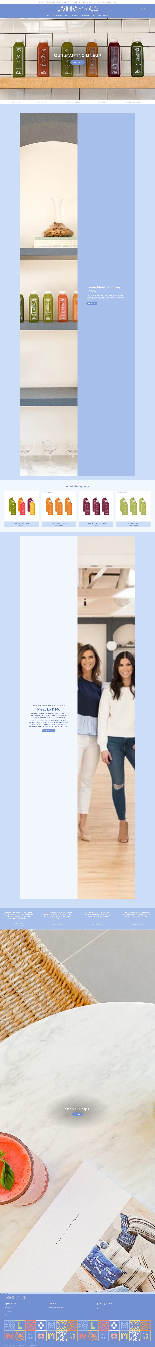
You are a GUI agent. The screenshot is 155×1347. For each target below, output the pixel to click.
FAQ (5, 1314)
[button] (145, 9)
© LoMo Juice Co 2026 (10, 1345)
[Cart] (149, 9)
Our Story (7, 1311)
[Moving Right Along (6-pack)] (96, 506)
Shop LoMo (8, 1307)
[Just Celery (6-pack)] (133, 506)
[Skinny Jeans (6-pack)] (59, 506)
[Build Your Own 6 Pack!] (21, 506)
